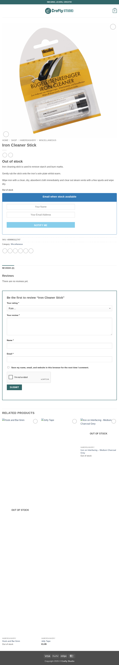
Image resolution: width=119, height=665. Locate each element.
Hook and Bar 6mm (11, 641)
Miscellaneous (47, 140)
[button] (4, 10)
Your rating (13, 303)
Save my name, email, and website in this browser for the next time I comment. (50, 367)
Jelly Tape (46, 641)
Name (10, 340)
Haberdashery (28, 140)
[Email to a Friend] (20, 250)
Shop (14, 140)
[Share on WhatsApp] (4, 250)
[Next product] (4, 155)
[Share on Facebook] (10, 250)
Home (5, 140)
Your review (13, 315)
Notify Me (40, 225)
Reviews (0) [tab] (8, 268)
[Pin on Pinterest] (25, 250)
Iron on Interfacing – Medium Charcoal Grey (98, 451)
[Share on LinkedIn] (31, 250)
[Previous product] (10, 155)
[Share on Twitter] (15, 250)
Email (10, 354)
